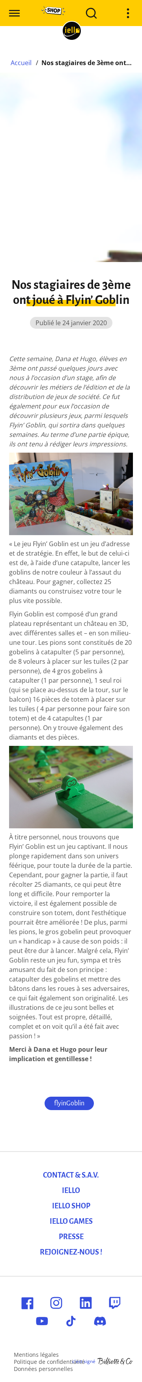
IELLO (71, 1191)
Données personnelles (43, 1369)
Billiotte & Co (115, 1361)
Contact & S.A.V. (71, 1175)
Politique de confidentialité (49, 1361)
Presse (71, 1237)
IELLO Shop (71, 1206)
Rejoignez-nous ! (71, 1252)
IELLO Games (71, 1221)
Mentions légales (36, 1354)
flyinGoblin (69, 1103)
